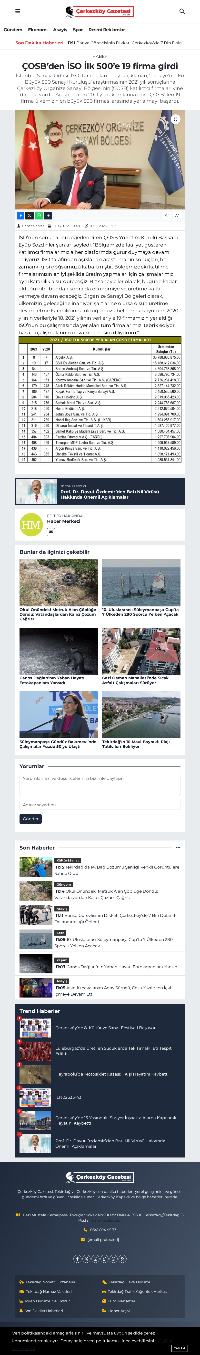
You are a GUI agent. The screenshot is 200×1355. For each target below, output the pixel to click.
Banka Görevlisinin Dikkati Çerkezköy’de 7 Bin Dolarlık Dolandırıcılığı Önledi (126, 42)
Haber (100, 56)
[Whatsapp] (114, 1259)
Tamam (179, 1348)
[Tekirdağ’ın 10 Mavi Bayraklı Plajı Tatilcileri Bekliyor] (141, 714)
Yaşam (62, 960)
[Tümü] (178, 847)
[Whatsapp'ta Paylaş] (39, 216)
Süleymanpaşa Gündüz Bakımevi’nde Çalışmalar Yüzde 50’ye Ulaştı (58, 744)
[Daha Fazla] (48, 216)
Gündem (13, 29)
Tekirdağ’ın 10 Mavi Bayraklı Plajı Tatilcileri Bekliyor (136, 744)
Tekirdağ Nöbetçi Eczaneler (50, 1282)
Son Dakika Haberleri (44, 1311)
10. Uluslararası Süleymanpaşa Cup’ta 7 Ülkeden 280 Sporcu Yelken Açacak (140, 612)
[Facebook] (77, 1259)
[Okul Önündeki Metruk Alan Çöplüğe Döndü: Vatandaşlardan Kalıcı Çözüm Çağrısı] (59, 582)
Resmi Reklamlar (107, 29)
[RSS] (123, 1259)
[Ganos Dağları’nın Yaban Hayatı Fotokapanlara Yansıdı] (59, 650)
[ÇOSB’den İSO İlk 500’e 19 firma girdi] (100, 159)
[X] (86, 1259)
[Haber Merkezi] (31, 524)
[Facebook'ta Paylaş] (20, 216)
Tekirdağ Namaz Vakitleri (49, 1291)
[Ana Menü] (17, 11)
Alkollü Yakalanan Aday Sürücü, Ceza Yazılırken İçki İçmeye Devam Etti (112, 991)
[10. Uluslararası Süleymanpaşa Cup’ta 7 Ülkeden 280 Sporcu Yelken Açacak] (141, 582)
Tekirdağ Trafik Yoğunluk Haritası (138, 1291)
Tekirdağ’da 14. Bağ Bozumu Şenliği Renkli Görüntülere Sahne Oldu (116, 870)
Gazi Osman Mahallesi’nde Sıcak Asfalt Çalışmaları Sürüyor (135, 680)
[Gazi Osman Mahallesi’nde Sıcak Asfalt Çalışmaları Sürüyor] (141, 650)
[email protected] (106, 1220)
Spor (78, 29)
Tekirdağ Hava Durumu (130, 1282)
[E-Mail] (51, 532)
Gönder (31, 818)
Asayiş (60, 29)
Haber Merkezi (33, 226)
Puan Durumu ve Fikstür (47, 1301)
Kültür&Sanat (68, 860)
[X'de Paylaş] (29, 216)
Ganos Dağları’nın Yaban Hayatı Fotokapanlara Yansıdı (52, 680)
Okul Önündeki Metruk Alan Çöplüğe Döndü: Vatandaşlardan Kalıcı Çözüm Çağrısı (58, 614)
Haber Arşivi (119, 1311)
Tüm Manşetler (121, 1301)
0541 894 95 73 (103, 1230)
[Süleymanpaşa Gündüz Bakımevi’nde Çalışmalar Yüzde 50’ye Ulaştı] (59, 714)
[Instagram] (95, 1259)
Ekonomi (38, 29)
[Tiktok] (104, 1259)
